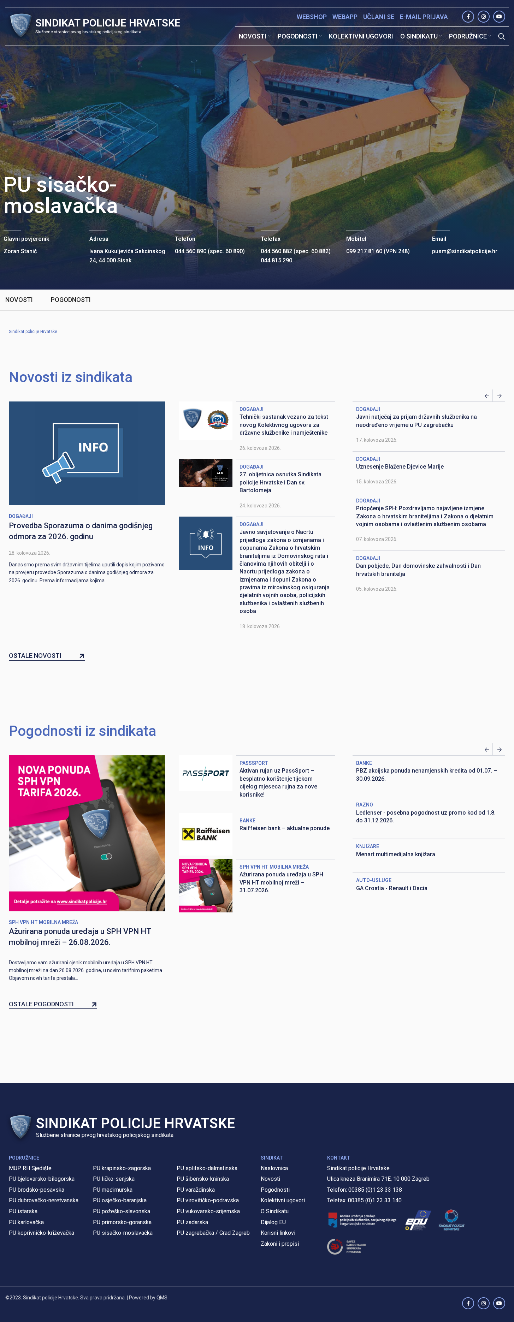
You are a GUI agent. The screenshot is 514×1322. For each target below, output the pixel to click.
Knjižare (367, 846)
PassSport (254, 763)
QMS (161, 1297)
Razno (364, 805)
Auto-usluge (373, 880)
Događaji (21, 516)
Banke (247, 820)
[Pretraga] (502, 36)
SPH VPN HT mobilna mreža (43, 922)
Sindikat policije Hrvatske (33, 331)
